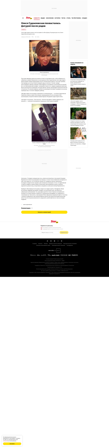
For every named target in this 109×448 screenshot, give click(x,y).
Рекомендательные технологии (58, 245)
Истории (57, 18)
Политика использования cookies (43, 245)
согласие (46, 227)
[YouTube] (61, 240)
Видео (43, 18)
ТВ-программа (76, 18)
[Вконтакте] (54, 240)
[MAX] (47, 240)
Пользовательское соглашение (70, 243)
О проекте (34, 243)
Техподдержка (70, 245)
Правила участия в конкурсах (55, 243)
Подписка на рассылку (47, 225)
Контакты (40, 243)
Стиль (68, 18)
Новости (37, 18)
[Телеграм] (50, 240)
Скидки (84, 18)
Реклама (46, 243)
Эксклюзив (50, 18)
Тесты (63, 18)
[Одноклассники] (58, 240)
